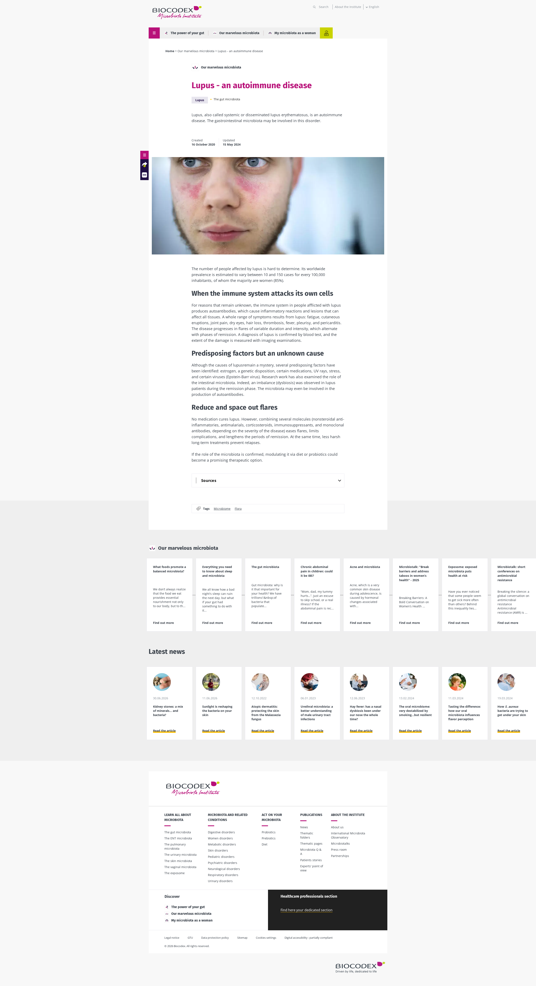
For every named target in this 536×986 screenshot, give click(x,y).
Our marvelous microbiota (239, 33)
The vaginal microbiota (180, 867)
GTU (190, 938)
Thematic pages (311, 843)
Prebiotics (269, 838)
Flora (238, 508)
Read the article (164, 731)
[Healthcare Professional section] (326, 33)
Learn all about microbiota (177, 817)
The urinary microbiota (180, 855)
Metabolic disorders (222, 844)
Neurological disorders (224, 869)
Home (169, 51)
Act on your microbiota (272, 817)
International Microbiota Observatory (348, 835)
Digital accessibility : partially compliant (309, 938)
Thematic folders (306, 835)
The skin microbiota (178, 861)
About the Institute (348, 7)
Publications (311, 815)
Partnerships (340, 856)
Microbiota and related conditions (227, 817)
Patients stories (311, 860)
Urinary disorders (220, 881)
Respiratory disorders (223, 875)
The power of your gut (187, 33)
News (304, 827)
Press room (339, 850)
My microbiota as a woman (295, 33)
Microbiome (222, 508)
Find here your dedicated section (306, 910)
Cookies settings (266, 938)
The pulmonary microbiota (175, 846)
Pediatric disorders (221, 857)
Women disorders (220, 838)
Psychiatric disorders (222, 863)
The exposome (174, 873)
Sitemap (242, 938)
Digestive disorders (221, 832)
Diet (264, 844)
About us (337, 827)
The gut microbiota (227, 99)
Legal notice (171, 938)
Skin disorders (218, 850)
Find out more (163, 623)
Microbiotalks (340, 843)
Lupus (199, 100)
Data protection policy (215, 938)
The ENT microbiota (178, 838)
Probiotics (269, 832)
